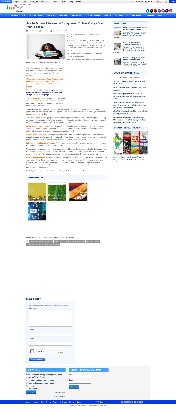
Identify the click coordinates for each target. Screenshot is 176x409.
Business (116, 159)
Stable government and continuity (41, 380)
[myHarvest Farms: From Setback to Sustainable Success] (117, 31)
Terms (55, 402)
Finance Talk (64, 15)
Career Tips (45, 31)
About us (28, 402)
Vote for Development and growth (41, 383)
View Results (60, 392)
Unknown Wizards (133, 15)
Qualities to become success (75, 241)
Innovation (76, 15)
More (160, 15)
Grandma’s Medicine (93, 15)
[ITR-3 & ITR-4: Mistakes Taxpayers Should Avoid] (117, 46)
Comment (33, 308)
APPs (172, 2)
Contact (79, 402)
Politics (130, 159)
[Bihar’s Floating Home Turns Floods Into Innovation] (117, 61)
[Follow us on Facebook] (147, 11)
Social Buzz (50, 15)
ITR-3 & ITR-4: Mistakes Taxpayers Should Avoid (132, 43)
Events (78, 2)
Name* (71, 374)
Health (115, 162)
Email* (71, 380)
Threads (54, 2)
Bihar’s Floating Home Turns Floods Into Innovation (134, 58)
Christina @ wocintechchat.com (45, 171)
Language (142, 2)
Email (31, 339)
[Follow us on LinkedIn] (159, 11)
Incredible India (35, 15)
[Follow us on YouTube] (163, 11)
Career (36, 402)
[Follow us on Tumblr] (167, 11)
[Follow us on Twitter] (151, 11)
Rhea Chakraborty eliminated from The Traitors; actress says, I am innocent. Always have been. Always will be (129, 96)
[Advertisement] (10, 55)
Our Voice (44, 2)
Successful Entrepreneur (36, 244)
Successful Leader (53, 244)
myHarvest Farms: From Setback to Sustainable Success (135, 28)
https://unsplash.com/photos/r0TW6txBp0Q (57, 237)
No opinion (33, 389)
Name (31, 330)
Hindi (24, 2)
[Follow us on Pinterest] (155, 11)
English (16, 2)
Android (100, 402)
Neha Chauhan (58, 31)
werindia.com (121, 157)
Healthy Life (34, 2)
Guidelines (63, 402)
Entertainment (139, 159)
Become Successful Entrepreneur (41, 241)
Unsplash (63, 171)
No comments (70, 31)
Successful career (93, 241)
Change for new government (39, 386)
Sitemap (71, 402)
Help (42, 402)
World (123, 159)
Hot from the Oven (18, 15)
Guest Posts (149, 15)
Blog (71, 2)
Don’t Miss (118, 15)
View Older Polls (60, 396)
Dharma (63, 2)
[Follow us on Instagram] (170, 11)
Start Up (107, 15)
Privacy (48, 402)
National (141, 157)
